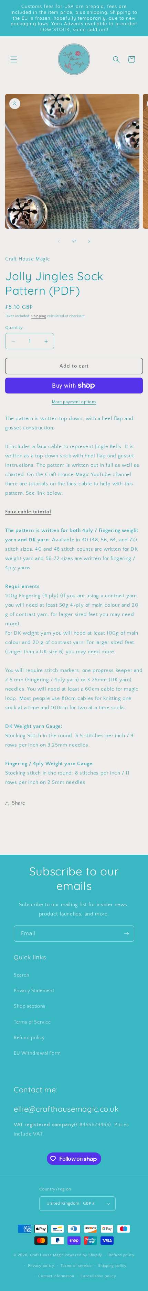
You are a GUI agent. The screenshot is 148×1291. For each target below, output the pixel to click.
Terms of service (76, 1266)
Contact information (56, 1276)
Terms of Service (32, 1022)
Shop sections (29, 1006)
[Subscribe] (126, 933)
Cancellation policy (98, 1276)
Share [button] (18, 803)
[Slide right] (89, 241)
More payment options (74, 402)
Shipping (38, 316)
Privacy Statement (34, 991)
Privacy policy (41, 1266)
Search (22, 975)
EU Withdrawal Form (37, 1053)
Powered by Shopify (83, 1255)
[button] (13, 59)
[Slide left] (58, 241)
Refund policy (29, 1038)
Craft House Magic (47, 1255)
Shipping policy (112, 1266)
